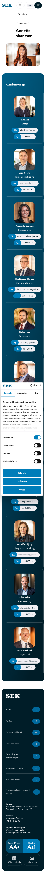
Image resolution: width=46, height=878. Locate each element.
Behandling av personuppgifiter (13, 756)
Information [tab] (22, 393)
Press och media (13, 744)
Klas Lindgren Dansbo (24, 279)
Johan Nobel (24, 597)
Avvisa (22, 490)
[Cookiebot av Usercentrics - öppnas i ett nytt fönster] (31, 386)
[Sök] (20, 5)
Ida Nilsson (24, 120)
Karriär (8, 710)
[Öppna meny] (38, 5)
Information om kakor (14, 768)
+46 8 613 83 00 (13, 821)
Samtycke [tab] (8, 393)
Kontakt (9, 721)
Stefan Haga (24, 332)
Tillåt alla (22, 473)
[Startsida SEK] (12, 5)
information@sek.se (14, 818)
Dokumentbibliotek (14, 732)
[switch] (37, 445)
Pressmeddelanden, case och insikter (18, 792)
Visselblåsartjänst (13, 780)
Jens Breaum (24, 173)
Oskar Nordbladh (24, 651)
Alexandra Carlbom (24, 226)
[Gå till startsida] (19, 14)
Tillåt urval (22, 481)
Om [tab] (36, 393)
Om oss (25, 14)
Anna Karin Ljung (24, 544)
